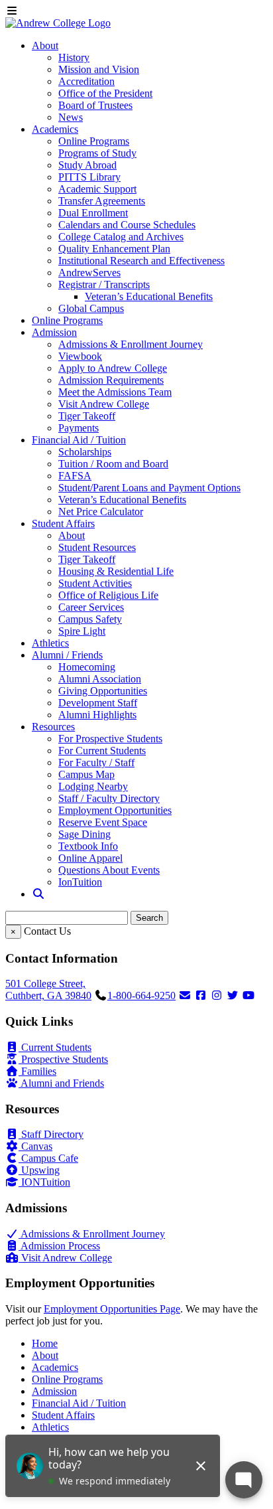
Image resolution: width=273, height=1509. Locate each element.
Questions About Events (109, 870)
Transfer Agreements (101, 200)
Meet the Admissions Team (115, 392)
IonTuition (80, 882)
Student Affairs (63, 523)
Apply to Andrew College (112, 368)
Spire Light (81, 631)
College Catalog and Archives (121, 236)
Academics (55, 129)
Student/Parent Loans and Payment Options (149, 487)
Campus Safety (90, 619)
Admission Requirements (111, 380)
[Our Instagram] (216, 995)
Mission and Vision (98, 69)
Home (45, 1343)
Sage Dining (84, 834)
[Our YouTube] (248, 995)
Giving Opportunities (102, 690)
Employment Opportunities (115, 810)
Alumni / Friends (67, 655)
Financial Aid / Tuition (79, 439)
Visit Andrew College (103, 404)
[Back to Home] (58, 23)
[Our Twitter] (232, 995)
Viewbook (80, 356)
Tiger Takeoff (86, 416)
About (45, 45)
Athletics (50, 643)
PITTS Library (89, 177)
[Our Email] (184, 995)
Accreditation (86, 81)
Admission (54, 332)
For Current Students (102, 750)
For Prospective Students (110, 738)
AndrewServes (89, 272)
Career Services (91, 607)
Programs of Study (97, 153)
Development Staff (97, 702)
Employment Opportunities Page (112, 1308)
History (73, 57)
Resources (53, 726)
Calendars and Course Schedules (126, 224)
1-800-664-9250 (141, 995)
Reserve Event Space (102, 822)
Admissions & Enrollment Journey (130, 344)
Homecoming (86, 667)
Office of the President (105, 93)
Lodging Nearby (93, 786)
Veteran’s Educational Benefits (149, 296)
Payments (78, 428)
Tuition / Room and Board (113, 463)
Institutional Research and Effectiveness (141, 260)
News (70, 117)
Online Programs (93, 141)
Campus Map (86, 774)
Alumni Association (99, 678)
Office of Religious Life (108, 595)
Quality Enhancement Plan (114, 248)
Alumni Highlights (97, 714)
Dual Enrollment (93, 212)
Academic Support (97, 189)
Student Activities (95, 583)
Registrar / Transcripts (104, 284)
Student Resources (97, 547)
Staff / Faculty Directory (109, 798)
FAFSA (74, 475)
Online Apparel (90, 858)
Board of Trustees (95, 105)
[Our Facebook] (200, 995)
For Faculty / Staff (96, 762)
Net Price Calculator (100, 511)
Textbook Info (88, 846)
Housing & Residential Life (116, 571)
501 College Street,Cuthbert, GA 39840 (48, 989)
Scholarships (84, 451)
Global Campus (91, 308)
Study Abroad (87, 165)
